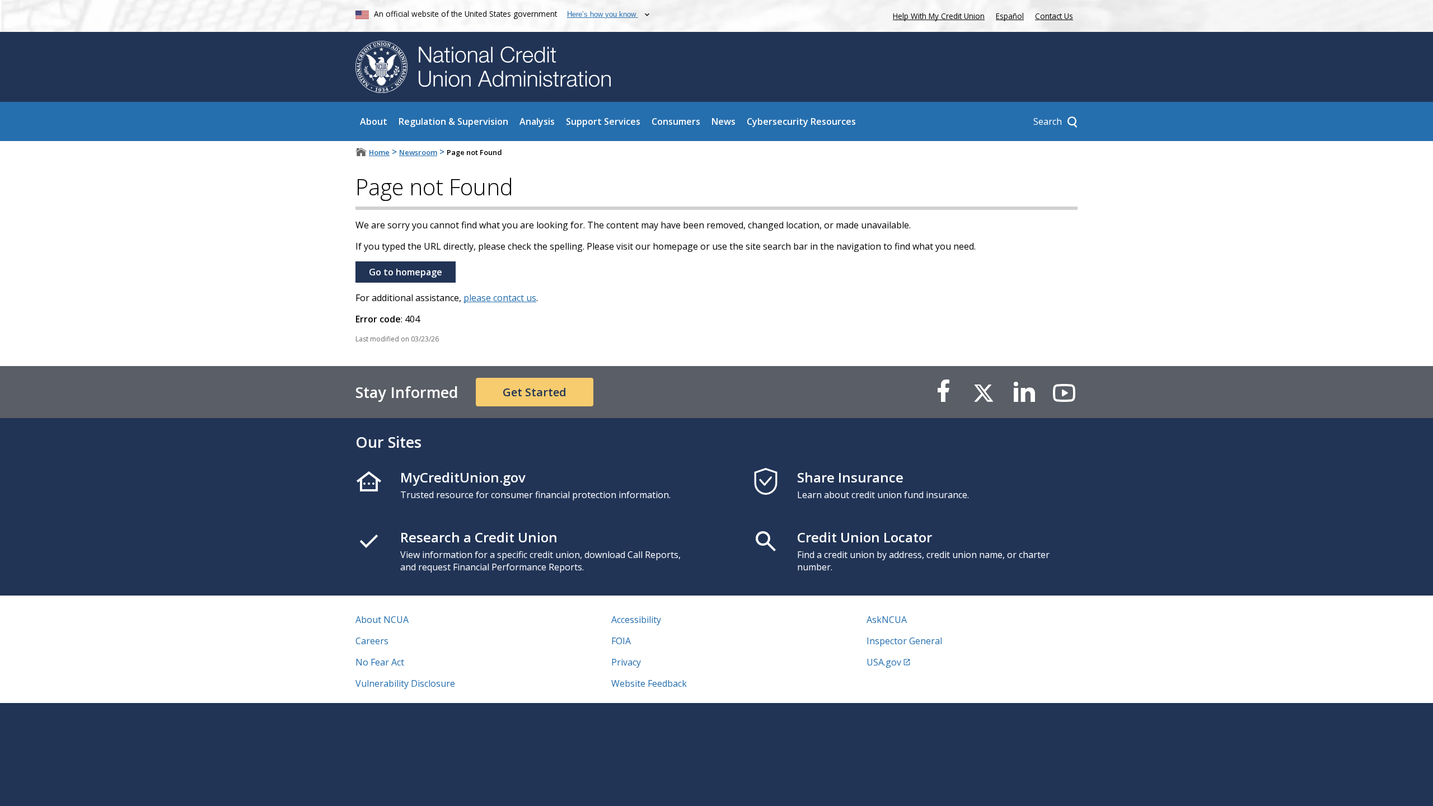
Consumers (676, 121)
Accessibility (636, 619)
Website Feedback (649, 683)
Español (1010, 16)
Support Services (603, 121)
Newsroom (418, 152)
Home (379, 152)
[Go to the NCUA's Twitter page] (983, 392)
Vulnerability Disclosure (405, 683)
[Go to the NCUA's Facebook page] (943, 392)
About (373, 121)
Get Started (534, 392)
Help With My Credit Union (936, 14)
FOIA (621, 641)
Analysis (537, 121)
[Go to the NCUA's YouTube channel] (1064, 392)
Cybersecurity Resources (801, 121)
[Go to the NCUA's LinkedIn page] (1023, 392)
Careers (371, 641)
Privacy (626, 662)
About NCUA (382, 619)
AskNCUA (887, 619)
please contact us (499, 298)
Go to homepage (405, 272)
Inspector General (904, 641)
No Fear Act (379, 662)
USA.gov (884, 662)
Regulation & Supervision (453, 121)
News (723, 121)
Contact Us (1054, 16)
